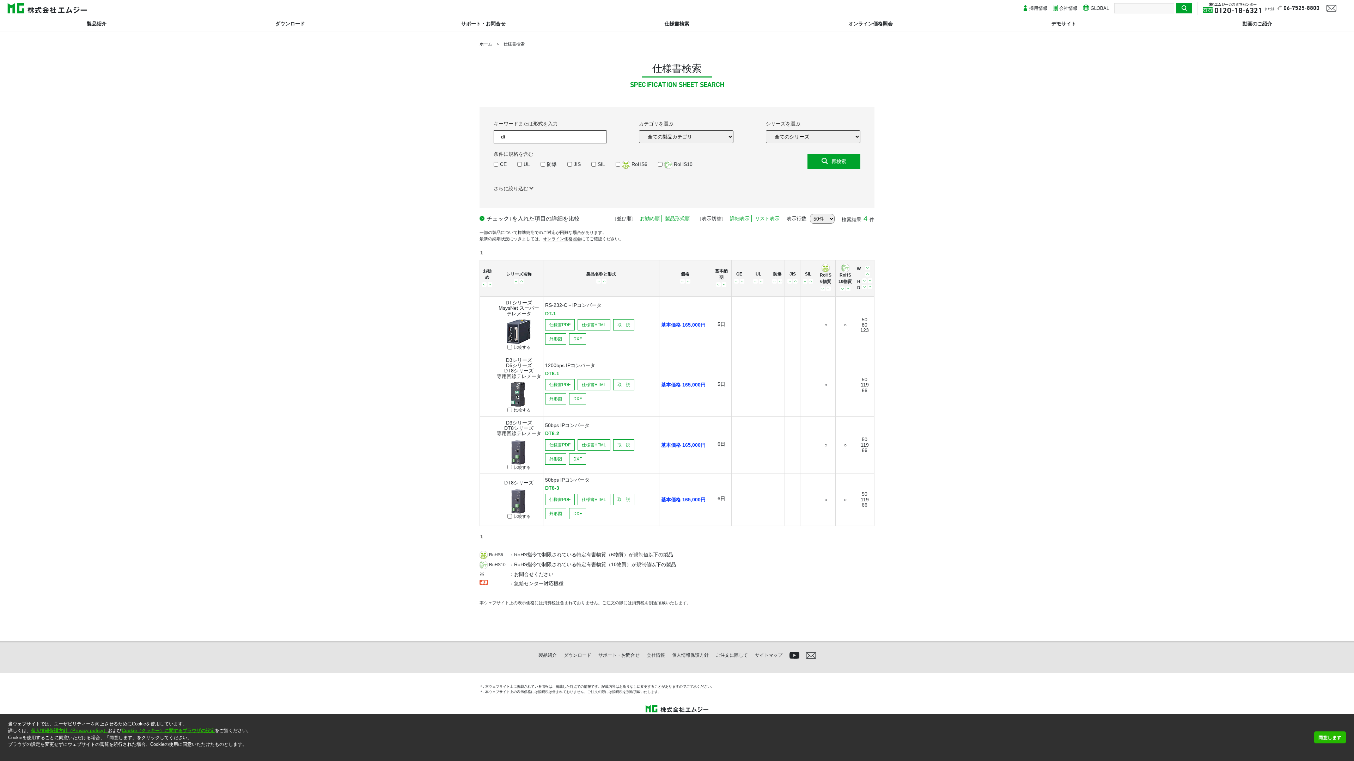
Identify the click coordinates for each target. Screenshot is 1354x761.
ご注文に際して (732, 655)
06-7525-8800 (1301, 8)
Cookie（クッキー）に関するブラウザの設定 (168, 730)
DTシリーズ (519, 302)
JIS (577, 164)
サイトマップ (768, 655)
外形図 (555, 338)
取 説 (623, 324)
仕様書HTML (594, 324)
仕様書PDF (560, 324)
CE (503, 164)
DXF (577, 338)
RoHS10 (682, 164)
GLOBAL (1100, 8)
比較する (522, 347)
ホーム (486, 44)
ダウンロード (290, 23)
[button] (9, 753)
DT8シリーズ (518, 370)
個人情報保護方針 (690, 655)
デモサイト (1063, 23)
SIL (601, 164)
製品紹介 (96, 23)
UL (527, 164)
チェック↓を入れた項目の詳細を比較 (533, 219)
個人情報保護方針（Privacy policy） (69, 730)
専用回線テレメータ (519, 376)
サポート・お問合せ (483, 23)
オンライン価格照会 (870, 23)
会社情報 (1068, 8)
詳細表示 (740, 218)
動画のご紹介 (1257, 23)
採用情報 (1038, 8)
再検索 (838, 161)
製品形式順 (677, 218)
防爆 (552, 164)
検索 (1184, 8)
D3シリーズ (519, 360)
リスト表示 (767, 218)
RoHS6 (638, 164)
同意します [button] (1329, 737)
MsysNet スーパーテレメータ (519, 310)
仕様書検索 (677, 23)
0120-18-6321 (1238, 11)
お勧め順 (650, 218)
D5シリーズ (519, 365)
